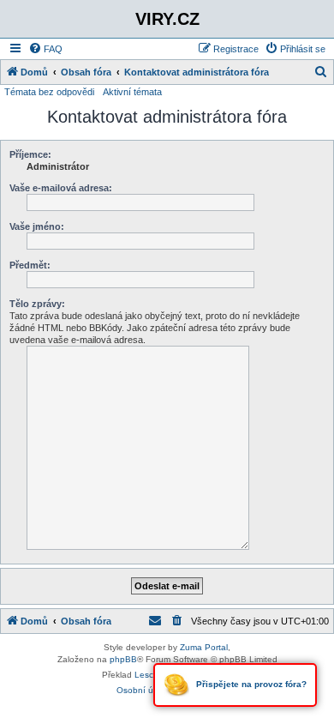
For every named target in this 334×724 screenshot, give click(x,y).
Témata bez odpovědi (49, 92)
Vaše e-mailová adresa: (60, 188)
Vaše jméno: (36, 226)
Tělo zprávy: (37, 304)
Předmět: (30, 265)
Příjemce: (30, 154)
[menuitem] (45, 49)
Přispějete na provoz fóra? (250, 684)
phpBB (123, 659)
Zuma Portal (204, 647)
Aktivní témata (132, 92)
